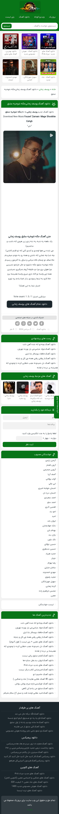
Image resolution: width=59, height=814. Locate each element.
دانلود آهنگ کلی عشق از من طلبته (29, 726)
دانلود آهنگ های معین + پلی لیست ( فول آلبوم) (31, 641)
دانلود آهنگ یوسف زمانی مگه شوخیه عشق (28, 103)
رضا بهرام (52, 563)
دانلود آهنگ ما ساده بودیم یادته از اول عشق (29, 722)
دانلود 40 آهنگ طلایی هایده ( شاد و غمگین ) (33, 679)
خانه (54, 89)
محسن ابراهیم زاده (47, 591)
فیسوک (41, 323)
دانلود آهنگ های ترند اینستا (29, 790)
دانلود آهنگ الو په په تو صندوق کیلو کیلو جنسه (29, 718)
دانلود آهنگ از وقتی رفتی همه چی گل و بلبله (36, 358)
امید (54, 516)
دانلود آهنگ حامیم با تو (43, 674)
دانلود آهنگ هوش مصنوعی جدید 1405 (29, 786)
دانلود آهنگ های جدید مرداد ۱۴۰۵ (39, 665)
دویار (53, 558)
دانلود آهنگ (24, 17)
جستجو (7, 26)
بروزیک (52, 17)
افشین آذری (50, 507)
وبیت (29, 809)
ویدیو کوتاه (39, 17)
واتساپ (23, 323)
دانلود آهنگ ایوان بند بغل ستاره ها (38, 660)
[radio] (39, 291)
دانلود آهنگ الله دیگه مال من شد (29, 714)
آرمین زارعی (50, 460)
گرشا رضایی (51, 586)
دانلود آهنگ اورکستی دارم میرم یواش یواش (34, 683)
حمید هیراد (51, 553)
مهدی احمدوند (49, 572)
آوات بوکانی (51, 479)
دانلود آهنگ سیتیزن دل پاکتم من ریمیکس (29, 752)
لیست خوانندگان (46, 604)
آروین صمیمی (49, 469)
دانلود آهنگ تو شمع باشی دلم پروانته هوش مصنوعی (29, 730)
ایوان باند (51, 521)
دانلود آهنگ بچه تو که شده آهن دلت (39, 344)
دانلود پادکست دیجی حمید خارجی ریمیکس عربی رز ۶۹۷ (29, 748)
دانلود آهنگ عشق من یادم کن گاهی (38, 688)
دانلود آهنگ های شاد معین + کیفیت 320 (29, 782)
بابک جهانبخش (49, 525)
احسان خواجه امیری (47, 488)
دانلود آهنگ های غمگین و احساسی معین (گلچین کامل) (29, 777)
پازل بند (52, 535)
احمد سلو (51, 502)
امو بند (52, 511)
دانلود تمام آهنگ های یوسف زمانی (29, 304)
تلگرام (17, 323)
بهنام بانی (51, 530)
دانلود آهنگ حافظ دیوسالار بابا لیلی (40, 353)
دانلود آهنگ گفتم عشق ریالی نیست (38, 655)
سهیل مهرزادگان (48, 581)
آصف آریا (52, 474)
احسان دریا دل (49, 493)
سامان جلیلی (50, 567)
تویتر (35, 323)
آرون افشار (51, 465)
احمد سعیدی (50, 497)
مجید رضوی (50, 577)
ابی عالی (52, 483)
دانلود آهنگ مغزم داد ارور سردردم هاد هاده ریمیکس (30, 743)
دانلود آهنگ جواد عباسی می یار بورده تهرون (37, 349)
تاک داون (52, 539)
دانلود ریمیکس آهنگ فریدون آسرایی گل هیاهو (29, 760)
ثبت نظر (29, 444)
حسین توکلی (50, 544)
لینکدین (29, 323)
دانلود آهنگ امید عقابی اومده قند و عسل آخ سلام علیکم (28, 693)
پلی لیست (9, 17)
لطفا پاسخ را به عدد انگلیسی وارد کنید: (39, 433)
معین (53, 595)
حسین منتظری (49, 549)
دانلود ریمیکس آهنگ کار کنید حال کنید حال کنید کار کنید (29, 756)
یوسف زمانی (44, 89)
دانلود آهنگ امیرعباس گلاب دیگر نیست (36, 669)
